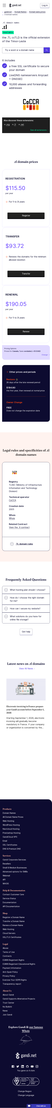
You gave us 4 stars (26, 1071)
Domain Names (21, 12)
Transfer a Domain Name (14, 921)
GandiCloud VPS (10, 837)
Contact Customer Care (13, 894)
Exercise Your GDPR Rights (15, 980)
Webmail (6, 875)
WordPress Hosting (11, 825)
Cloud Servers (9, 933)
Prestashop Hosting (11, 833)
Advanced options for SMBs (15, 871)
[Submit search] (47, 50)
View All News (26, 668)
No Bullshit (7, 1007)
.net (22, 124)
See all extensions (38, 130)
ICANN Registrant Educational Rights (19, 964)
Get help (26, 631)
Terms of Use (9, 952)
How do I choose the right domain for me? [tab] (27, 599)
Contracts (7, 956)
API (4, 879)
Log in (45, 5)
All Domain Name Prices (13, 817)
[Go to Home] (15, 5)
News (5, 1011)
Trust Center (8, 1003)
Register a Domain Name (14, 917)
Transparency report (12, 984)
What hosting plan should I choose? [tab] (27, 590)
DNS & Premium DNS (12, 849)
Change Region (25, 1091)
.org (8, 124)
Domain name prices (37, 12)
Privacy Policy (9, 976)
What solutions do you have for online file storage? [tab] (25, 618)
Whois (12, 518)
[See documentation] (16, 379)
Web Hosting (8, 821)
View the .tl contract (19, 527)
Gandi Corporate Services (14, 860)
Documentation (9, 902)
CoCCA (12, 500)
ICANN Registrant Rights (13, 960)
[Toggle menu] (4, 5)
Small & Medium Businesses (15, 867)
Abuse (5, 948)
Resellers (7, 864)
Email (5, 841)
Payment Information (12, 968)
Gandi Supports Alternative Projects (19, 999)
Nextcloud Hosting (11, 829)
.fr (15, 124)
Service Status (9, 898)
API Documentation (11, 906)
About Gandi (8, 995)
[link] (13, 1066)
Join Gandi (7, 1015)
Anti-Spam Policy (10, 972)
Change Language (26, 1095)
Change (45, 355)
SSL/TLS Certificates (12, 937)
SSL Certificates (10, 845)
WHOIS (6, 883)
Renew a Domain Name (13, 925)
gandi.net (8, 12)
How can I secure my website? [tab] (25, 608)
